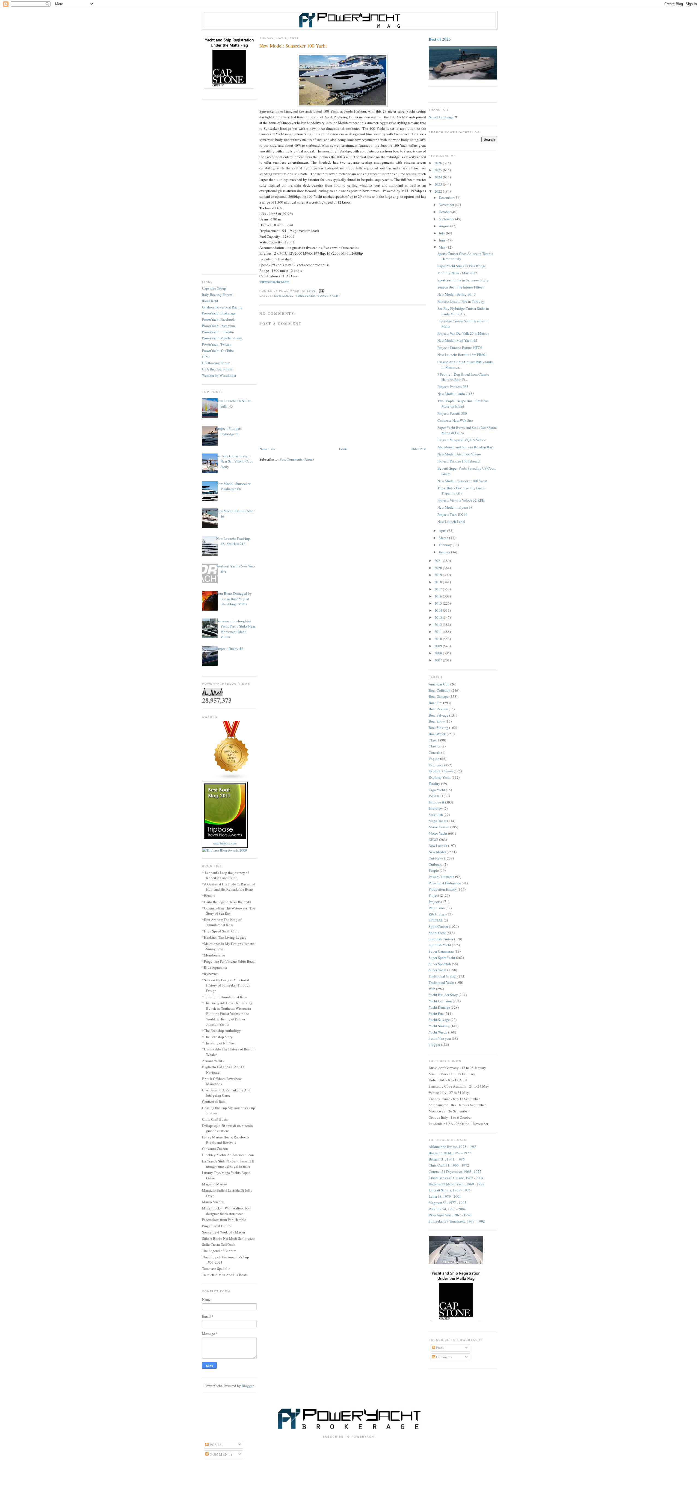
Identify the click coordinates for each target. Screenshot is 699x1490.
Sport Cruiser (438, 926)
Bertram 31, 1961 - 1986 (447, 1159)
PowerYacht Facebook (218, 319)
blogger (434, 1044)
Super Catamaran (441, 951)
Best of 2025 (440, 39)
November (447, 204)
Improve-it (436, 802)
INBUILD (436, 795)
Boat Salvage (438, 715)
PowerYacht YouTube (218, 350)
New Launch (438, 845)
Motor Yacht (438, 833)
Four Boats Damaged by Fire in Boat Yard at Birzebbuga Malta (234, 598)
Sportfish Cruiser (441, 939)
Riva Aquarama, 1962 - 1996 (450, 1214)
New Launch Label (451, 521)
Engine (434, 758)
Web (432, 988)
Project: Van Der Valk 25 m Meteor (463, 333)
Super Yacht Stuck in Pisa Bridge (461, 265)
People (434, 870)
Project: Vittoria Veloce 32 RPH (460, 500)
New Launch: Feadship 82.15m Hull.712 (233, 541)
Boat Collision (440, 690)
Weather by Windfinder (219, 375)
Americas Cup (439, 684)
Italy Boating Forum (217, 294)
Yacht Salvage (439, 1019)
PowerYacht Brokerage (219, 313)
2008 (438, 652)
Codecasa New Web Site (455, 420)
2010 (438, 638)
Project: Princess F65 (452, 386)
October (445, 211)
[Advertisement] (229, 187)
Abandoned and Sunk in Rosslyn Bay (465, 446)
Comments (443, 1356)
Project (434, 895)
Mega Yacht (437, 820)
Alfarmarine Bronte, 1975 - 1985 (453, 1146)
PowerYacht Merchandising (222, 337)
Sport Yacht (437, 932)
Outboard (436, 864)
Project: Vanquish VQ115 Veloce (461, 439)
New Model (284, 295)
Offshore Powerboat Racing (222, 307)
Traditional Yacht (441, 982)
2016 (438, 596)
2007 (438, 660)
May (442, 247)
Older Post (418, 448)
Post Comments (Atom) (297, 459)
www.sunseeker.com (274, 281)
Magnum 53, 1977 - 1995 (447, 1202)
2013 (438, 617)
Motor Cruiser (439, 826)
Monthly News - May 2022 (457, 272)
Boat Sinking (438, 727)
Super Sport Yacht (442, 957)
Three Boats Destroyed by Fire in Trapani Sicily (461, 490)
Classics (435, 746)
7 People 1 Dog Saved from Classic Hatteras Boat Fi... (463, 377)
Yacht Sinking (439, 1025)
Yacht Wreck (438, 1032)
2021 (438, 560)
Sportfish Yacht (440, 945)
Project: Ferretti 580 (452, 413)
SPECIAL (436, 920)
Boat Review (438, 708)
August (444, 225)
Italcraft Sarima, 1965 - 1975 (450, 1190)
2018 (438, 581)
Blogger (247, 1385)
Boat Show (437, 721)
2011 (438, 631)
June (442, 240)
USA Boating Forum (217, 369)
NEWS (433, 839)
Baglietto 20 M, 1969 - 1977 (450, 1152)
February (446, 544)
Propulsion (437, 907)
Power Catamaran (441, 876)
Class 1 (434, 740)
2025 (438, 169)
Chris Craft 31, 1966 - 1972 (449, 1165)
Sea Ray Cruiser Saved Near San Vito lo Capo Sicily (234, 461)
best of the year (440, 1038)
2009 (438, 645)
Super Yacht (329, 295)
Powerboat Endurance (445, 883)
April (443, 530)
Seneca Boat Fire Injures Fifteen (460, 287)
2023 (438, 184)
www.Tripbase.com (224, 843)
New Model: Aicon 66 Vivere (459, 454)
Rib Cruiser (437, 914)
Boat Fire (435, 702)
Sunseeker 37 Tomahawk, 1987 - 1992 (457, 1221)
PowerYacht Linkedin (218, 331)
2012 (438, 624)
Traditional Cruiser (443, 976)
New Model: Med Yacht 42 (457, 340)
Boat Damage (439, 696)
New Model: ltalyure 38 (455, 507)
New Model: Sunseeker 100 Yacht (462, 480)
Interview (436, 808)
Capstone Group (214, 288)
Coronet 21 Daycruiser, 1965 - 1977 (455, 1171)
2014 (438, 610)
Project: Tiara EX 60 (452, 514)
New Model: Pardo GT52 (455, 393)
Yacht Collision (440, 1001)
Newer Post (267, 448)
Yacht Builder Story (443, 994)
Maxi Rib (436, 814)
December (446, 197)
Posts (439, 1347)
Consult (434, 752)
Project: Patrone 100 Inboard (458, 461)
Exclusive (436, 764)
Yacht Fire (436, 1013)
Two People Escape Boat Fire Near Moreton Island (462, 403)
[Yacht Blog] (231, 778)
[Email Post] (320, 290)
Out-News (436, 858)
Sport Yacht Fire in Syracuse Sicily (462, 280)
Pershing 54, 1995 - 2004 (447, 1208)
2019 (438, 574)
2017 (438, 589)
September (447, 218)
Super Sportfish (440, 963)
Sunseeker (305, 295)
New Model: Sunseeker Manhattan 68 (233, 486)
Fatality (434, 783)
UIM (205, 356)
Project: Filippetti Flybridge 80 (229, 431)
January (445, 551)
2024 (438, 177)
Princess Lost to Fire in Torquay (460, 301)
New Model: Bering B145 (456, 294)
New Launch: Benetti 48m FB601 (462, 354)
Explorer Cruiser (441, 770)
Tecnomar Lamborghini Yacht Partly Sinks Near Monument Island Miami (235, 629)
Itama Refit (210, 300)
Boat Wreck (437, 733)
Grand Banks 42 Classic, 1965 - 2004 (456, 1177)
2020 (438, 567)
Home (343, 448)
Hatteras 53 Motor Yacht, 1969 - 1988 (456, 1184)
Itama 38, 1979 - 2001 (445, 1196)
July (442, 233)
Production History (443, 889)
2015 (438, 603)
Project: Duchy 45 (229, 648)
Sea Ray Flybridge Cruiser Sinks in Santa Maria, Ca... (463, 311)
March (444, 537)
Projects (434, 901)
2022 (438, 191)
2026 (438, 162)
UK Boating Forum (216, 362)
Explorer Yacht (440, 777)
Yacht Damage (439, 1007)
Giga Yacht (437, 789)
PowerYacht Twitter (216, 344)
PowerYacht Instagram (218, 325)
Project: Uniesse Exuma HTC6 (459, 347)
